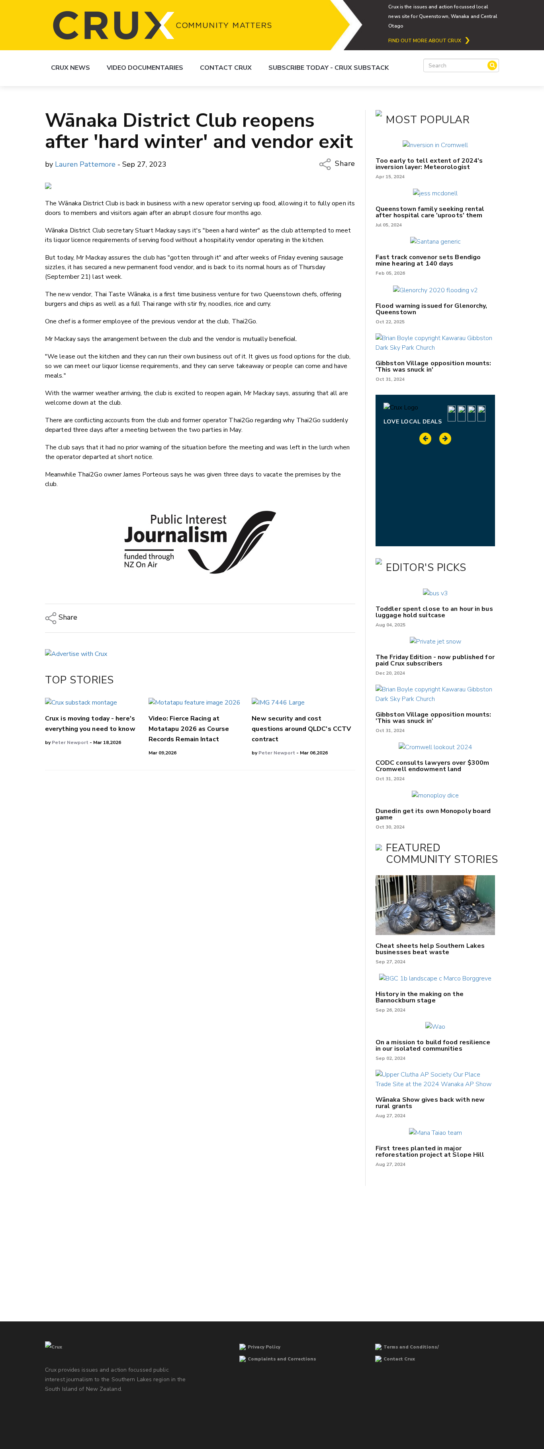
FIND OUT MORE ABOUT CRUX (424, 40)
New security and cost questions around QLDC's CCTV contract (301, 729)
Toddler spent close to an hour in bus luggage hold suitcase (434, 612)
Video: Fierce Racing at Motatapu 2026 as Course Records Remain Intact (189, 729)
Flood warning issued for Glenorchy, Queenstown (431, 309)
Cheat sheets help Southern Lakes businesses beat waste (430, 949)
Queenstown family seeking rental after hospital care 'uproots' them (430, 212)
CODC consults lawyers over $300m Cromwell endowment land (432, 766)
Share (344, 163)
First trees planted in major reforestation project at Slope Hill (430, 1151)
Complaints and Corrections (282, 1359)
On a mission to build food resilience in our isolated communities (433, 1045)
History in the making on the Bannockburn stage (420, 997)
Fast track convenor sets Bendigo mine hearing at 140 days (428, 260)
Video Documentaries (145, 67)
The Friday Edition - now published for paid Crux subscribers (435, 660)
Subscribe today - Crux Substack (328, 67)
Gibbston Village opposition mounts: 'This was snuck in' (433, 366)
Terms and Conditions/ (411, 1347)
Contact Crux (226, 67)
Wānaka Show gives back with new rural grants (430, 1103)
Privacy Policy (264, 1347)
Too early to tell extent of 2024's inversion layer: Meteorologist (429, 164)
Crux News (70, 67)
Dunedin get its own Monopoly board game (433, 814)
